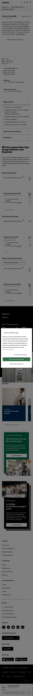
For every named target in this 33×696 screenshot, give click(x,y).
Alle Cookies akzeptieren (16, 359)
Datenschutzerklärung (8, 349)
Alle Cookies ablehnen (16, 364)
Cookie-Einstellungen (20, 355)
